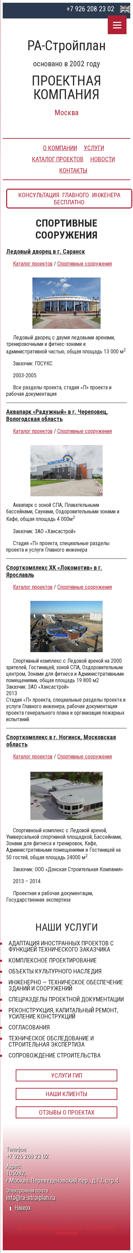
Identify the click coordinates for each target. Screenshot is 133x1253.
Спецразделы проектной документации (66, 999)
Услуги (94, 147)
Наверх (23, 1207)
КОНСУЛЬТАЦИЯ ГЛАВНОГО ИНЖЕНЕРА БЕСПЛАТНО (69, 198)
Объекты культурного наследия (55, 971)
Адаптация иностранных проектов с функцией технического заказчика (61, 946)
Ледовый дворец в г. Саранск (45, 251)
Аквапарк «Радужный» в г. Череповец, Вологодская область (57, 415)
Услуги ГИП (66, 1075)
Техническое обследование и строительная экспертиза (51, 1041)
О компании (60, 147)
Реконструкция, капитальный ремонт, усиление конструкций (63, 1013)
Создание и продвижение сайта (50, 1227)
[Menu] (117, 24)
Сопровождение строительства (55, 1055)
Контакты (73, 170)
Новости (102, 159)
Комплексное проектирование (53, 960)
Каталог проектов (58, 159)
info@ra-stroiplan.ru (31, 1197)
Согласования (29, 1027)
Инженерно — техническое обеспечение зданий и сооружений (66, 985)
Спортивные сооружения (84, 263)
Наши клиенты (66, 1093)
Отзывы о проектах (66, 1112)
